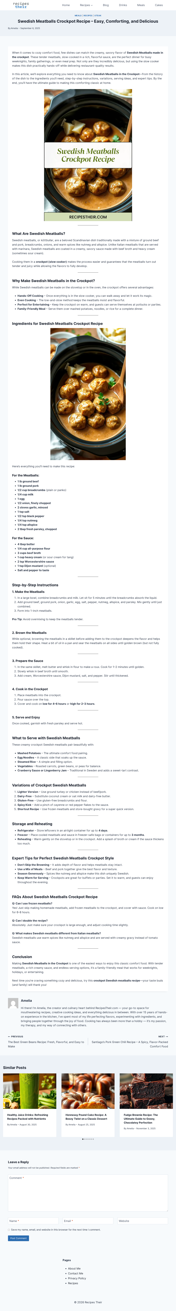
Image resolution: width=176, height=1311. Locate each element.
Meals (141, 5)
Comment (16, 1178)
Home (66, 5)
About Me (74, 1268)
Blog (106, 5)
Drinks (123, 5)
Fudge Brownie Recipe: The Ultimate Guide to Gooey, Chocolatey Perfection (141, 1118)
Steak (97, 15)
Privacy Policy (77, 1278)
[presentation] (29, 1091)
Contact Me (75, 1273)
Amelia (14, 28)
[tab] (82, 1139)
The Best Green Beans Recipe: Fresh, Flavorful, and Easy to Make (46, 1041)
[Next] (169, 1105)
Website (124, 1221)
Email (68, 1221)
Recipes (88, 15)
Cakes (159, 5)
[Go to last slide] (7, 1105)
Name (14, 1221)
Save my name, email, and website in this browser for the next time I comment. (56, 1229)
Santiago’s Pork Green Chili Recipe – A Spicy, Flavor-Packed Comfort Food (130, 1041)
